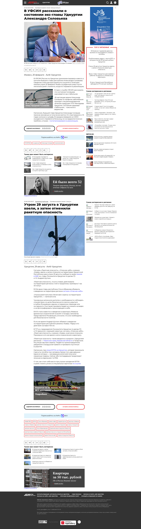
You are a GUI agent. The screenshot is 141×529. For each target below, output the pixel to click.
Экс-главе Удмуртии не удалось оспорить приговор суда (42, 169)
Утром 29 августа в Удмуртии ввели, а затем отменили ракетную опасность (102, 68)
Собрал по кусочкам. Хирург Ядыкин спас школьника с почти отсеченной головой (105, 212)
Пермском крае (49, 341)
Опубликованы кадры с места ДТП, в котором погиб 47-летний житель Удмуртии (102, 60)
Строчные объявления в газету (69, 496)
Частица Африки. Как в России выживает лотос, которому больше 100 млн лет (105, 101)
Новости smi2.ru (30, 196)
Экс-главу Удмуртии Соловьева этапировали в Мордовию (72, 163)
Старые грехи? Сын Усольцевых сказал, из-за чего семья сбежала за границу (105, 108)
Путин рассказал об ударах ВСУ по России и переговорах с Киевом (104, 156)
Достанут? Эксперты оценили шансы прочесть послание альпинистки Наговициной (105, 225)
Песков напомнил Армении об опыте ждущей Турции (105, 143)
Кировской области (64, 341)
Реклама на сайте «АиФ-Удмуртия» (47, 496)
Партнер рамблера (53, 521)
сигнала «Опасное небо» (73, 291)
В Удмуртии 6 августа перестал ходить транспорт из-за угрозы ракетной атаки (41, 457)
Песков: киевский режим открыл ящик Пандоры (104, 150)
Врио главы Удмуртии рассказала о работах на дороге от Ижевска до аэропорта (101, 75)
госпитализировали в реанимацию (63, 121)
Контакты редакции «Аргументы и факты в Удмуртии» (53, 494)
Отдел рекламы (76, 494)
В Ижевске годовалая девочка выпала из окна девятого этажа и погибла (101, 52)
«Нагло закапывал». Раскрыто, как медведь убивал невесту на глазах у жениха (105, 114)
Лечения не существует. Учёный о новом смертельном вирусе (104, 218)
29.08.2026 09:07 (29, 201)
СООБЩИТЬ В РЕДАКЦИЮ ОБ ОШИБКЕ (91, 496)
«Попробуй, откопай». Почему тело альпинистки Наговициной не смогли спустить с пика (105, 127)
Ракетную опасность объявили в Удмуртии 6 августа (42, 462)
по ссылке (77, 364)
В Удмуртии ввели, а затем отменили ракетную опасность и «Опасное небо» (42, 451)
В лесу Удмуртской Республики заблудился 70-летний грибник (101, 83)
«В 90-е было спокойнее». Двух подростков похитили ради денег (104, 237)
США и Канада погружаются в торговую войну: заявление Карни (104, 162)
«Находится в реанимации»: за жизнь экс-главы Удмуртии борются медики (72, 158)
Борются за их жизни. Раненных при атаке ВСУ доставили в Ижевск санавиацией (57, 389)
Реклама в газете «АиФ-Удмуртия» (93, 494)
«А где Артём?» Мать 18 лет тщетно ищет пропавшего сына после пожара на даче (104, 95)
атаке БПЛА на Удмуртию (57, 350)
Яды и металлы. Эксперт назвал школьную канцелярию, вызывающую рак (103, 120)
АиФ (56, 257)
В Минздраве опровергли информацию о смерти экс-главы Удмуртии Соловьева (42, 158)
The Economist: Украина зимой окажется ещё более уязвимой (103, 137)
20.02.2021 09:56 (28, 8)
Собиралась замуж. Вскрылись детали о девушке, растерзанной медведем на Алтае (104, 231)
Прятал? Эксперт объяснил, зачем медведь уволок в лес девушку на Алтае (104, 206)
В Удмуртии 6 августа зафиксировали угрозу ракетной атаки (72, 457)
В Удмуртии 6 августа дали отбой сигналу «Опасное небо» (73, 450)
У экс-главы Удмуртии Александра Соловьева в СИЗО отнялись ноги (41, 164)
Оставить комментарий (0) (70, 128)
